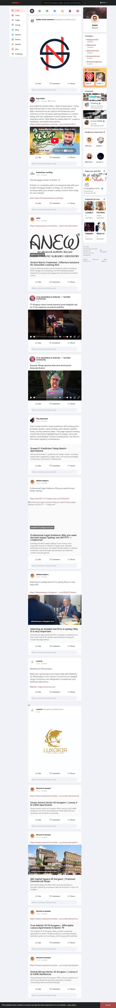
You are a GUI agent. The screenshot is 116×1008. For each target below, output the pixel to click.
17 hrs (38, 914)
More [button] (104, 261)
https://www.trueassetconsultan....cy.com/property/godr (54, 965)
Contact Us (87, 261)
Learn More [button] (71, 1005)
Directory (95, 259)
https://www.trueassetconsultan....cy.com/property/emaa (54, 796)
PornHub (101, 213)
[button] (61, 2)
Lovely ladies (91, 213)
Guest (95, 25)
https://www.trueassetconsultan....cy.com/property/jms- (54, 842)
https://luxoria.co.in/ (47, 687)
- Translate (43, 101)
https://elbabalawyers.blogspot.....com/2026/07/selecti (53, 592)
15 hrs (38, 221)
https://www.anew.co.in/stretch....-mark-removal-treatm (54, 226)
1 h (37, 22)
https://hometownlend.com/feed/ (48, 198)
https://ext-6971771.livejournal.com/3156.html (49, 498)
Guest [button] (103, 2)
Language (103, 251)
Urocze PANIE (96, 121)
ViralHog (94, 103)
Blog (105, 259)
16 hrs (38, 362)
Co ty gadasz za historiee (92, 188)
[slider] (43, 337)
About (85, 259)
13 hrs (38, 101)
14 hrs (38, 175)
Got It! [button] (108, 1005)
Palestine (89, 234)
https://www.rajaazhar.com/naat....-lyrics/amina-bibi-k (53, 124)
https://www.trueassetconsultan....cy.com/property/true (54, 918)
